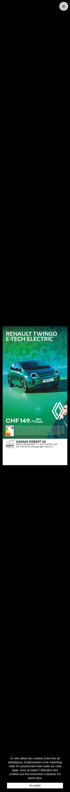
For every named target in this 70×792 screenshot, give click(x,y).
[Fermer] (63, 6)
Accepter (35, 785)
